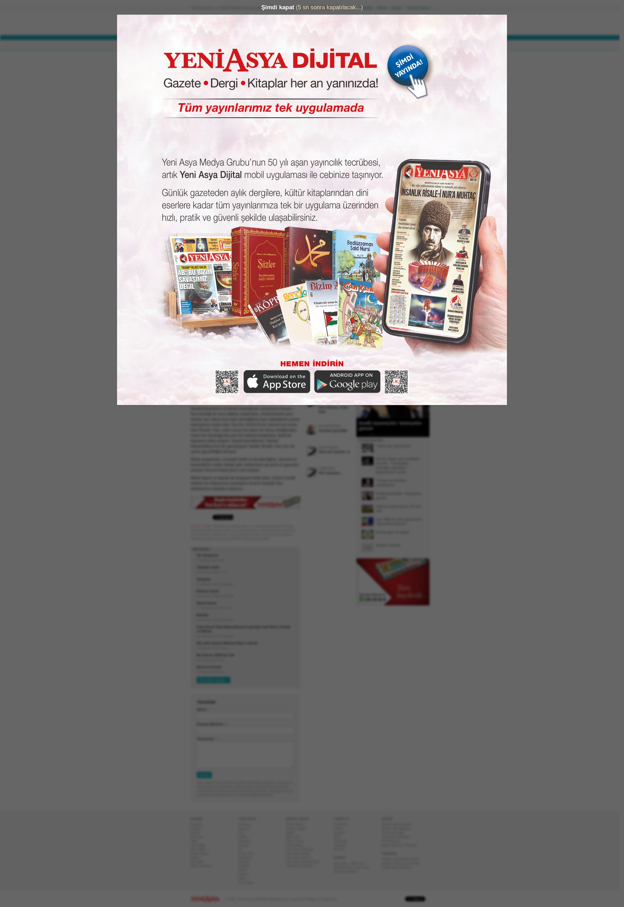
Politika (198, 828)
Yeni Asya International (304, 862)
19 (421, 434)
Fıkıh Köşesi (393, 841)
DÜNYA (226, 45)
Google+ (342, 833)
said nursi (363, 867)
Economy (414, 863)
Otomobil (199, 862)
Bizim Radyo (297, 824)
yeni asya (343, 863)
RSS (339, 837)
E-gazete (342, 841)
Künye (384, 8)
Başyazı (246, 828)
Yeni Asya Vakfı (395, 833)
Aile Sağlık (200, 849)
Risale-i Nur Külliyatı (398, 828)
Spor (196, 841)
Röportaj (246, 841)
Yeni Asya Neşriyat (301, 849)
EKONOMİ (248, 45)
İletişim (399, 8)
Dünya (197, 833)
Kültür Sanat (201, 853)
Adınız (203, 709)
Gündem (199, 824)
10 (392, 434)
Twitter (340, 828)
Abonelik (368, 8)
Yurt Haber (200, 845)
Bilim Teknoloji (203, 866)
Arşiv (368, 175)
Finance (400, 863)
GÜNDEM (204, 45)
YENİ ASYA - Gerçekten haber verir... (223, 23)
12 (399, 434)
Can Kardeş (296, 845)
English (245, 874)
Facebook (343, 824)
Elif (242, 849)
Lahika (245, 837)
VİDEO (316, 45)
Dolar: (293, 24)
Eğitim (197, 857)
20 (424, 434)
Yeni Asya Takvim (300, 857)
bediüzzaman (345, 867)
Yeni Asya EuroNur (301, 866)
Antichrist (407, 867)
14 (405, 434)
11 (396, 434)
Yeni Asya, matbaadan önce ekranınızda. (409, 207)
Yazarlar (246, 824)
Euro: (293, 28)
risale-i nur (358, 863)
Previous (362, 393)
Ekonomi (199, 837)
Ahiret (244, 870)
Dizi (243, 833)
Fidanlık (246, 866)
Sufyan (389, 859)
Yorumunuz (207, 739)
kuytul (416, 859)
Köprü (292, 833)
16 (412, 434)
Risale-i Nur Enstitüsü (399, 824)
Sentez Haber (297, 828)
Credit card (391, 867)
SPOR (270, 45)
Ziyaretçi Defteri (420, 8)
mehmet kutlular (347, 871)
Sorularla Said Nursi (398, 837)
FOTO (334, 45)
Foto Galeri (248, 882)
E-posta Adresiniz (212, 724)
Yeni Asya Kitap (299, 853)
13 (402, 434)
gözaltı (388, 863)
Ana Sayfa (349, 8)
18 (418, 434)
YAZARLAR (292, 45)
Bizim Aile (295, 837)
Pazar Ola (247, 853)
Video (244, 878)
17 (415, 434)
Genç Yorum (297, 841)
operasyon (403, 859)
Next (425, 393)
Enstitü (245, 845)
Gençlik (245, 862)
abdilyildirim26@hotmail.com (234, 76)
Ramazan (247, 857)
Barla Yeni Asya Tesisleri (401, 845)
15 (408, 434)
